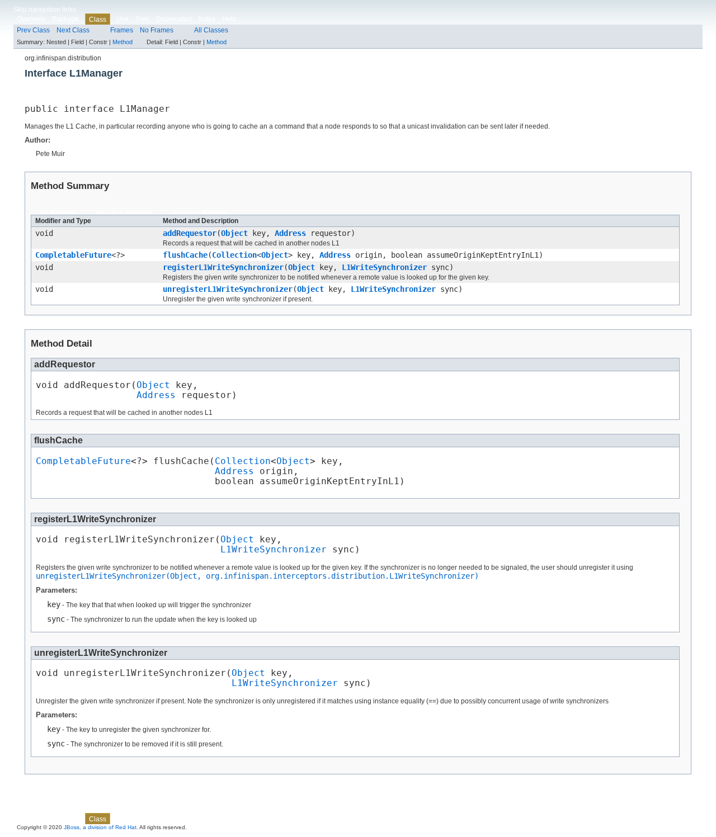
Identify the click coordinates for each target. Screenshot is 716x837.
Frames (121, 30)
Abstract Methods (200, 213)
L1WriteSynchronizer (384, 267)
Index (207, 19)
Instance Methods (124, 213)
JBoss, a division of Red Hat (100, 827)
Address (290, 233)
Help (229, 19)
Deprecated (174, 19)
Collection (234, 254)
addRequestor (189, 233)
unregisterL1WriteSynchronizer (228, 289)
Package (65, 19)
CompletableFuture (73, 254)
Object (234, 233)
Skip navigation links (44, 9)
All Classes (211, 30)
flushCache (185, 254)
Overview (31, 19)
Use (122, 19)
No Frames (156, 30)
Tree (142, 19)
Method (122, 42)
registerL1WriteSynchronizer (223, 267)
